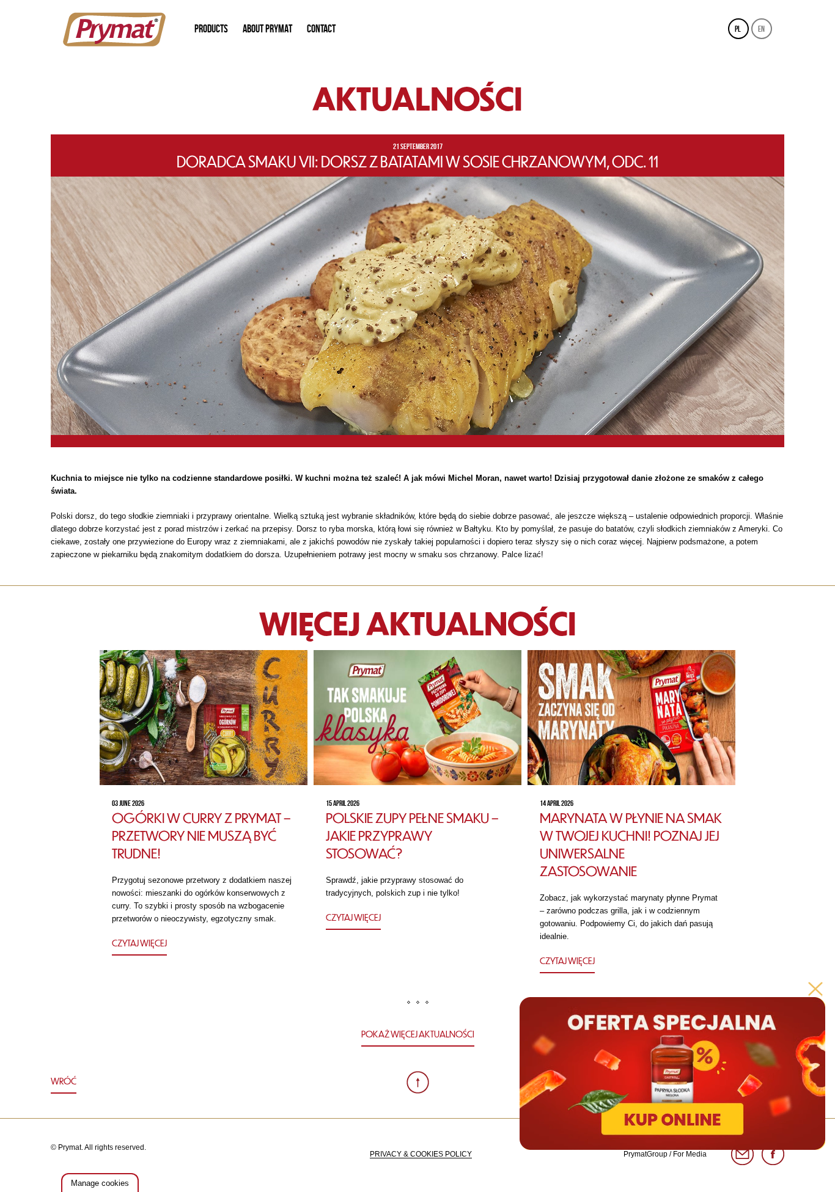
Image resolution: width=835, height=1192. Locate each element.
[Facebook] (773, 1154)
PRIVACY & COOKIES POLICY (421, 1154)
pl (738, 29)
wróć (63, 1080)
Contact (321, 29)
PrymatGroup (645, 1154)
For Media (690, 1154)
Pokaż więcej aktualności (417, 1033)
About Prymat (267, 29)
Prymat (114, 29)
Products (211, 29)
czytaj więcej (139, 942)
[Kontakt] (742, 1154)
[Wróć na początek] (417, 1082)
